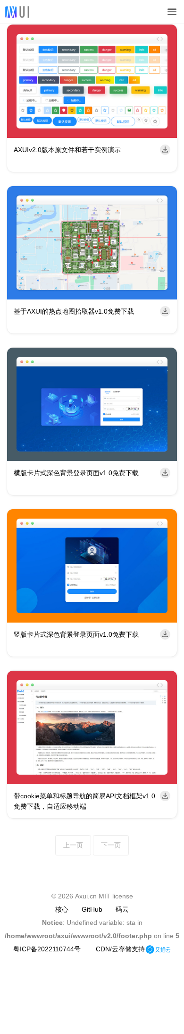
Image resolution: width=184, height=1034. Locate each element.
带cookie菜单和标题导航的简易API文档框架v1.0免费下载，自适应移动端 (84, 801)
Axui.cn (86, 893)
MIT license (116, 893)
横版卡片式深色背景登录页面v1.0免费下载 (76, 473)
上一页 (75, 844)
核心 (61, 907)
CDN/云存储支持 (120, 946)
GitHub (92, 907)
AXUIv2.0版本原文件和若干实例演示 (67, 150)
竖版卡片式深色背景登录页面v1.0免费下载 (76, 634)
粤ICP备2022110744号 (47, 946)
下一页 (108, 844)
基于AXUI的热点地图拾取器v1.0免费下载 (74, 311)
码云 (122, 907)
